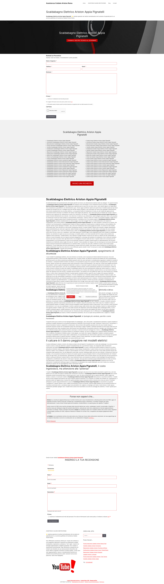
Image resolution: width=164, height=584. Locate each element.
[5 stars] (53, 470)
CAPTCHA (49, 106)
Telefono (49, 66)
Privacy (48, 96)
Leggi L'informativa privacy (73, 580)
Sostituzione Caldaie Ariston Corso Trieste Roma (95, 550)
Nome (49, 474)
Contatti (115, 3)
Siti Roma (102, 582)
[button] (97, 286)
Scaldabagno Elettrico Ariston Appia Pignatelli (70, 457)
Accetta (71, 296)
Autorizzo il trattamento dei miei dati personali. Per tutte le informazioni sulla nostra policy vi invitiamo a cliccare (79, 516)
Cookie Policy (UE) (85, 580)
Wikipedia (52, 421)
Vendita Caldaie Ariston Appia (91, 559)
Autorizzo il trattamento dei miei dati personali (58, 98)
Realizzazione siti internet (78, 582)
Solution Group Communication (92, 582)
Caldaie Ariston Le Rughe (89, 554)
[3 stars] (51, 470)
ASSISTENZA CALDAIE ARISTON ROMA (97, 3)
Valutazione (50, 468)
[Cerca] (104, 535)
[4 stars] (52, 470)
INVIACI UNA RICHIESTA (82, 183)
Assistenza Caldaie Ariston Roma (59, 3)
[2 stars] (49, 470)
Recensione (50, 492)
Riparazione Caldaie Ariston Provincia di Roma (95, 548)
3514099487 (89, 562)
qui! (71, 101)
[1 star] (48, 470)
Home (84, 3)
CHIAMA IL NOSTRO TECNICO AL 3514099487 (82, 40)
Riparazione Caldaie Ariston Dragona (92, 552)
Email (84, 66)
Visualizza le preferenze (91, 296)
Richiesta (49, 72)
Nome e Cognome (51, 61)
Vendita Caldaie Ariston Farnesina (92, 545)
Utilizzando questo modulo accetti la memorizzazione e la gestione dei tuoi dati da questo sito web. (70, 104)
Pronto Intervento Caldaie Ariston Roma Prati (94, 543)
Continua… (91, 417)
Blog (109, 3)
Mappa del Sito (93, 580)
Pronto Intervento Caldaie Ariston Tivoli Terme (95, 556)
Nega (80, 296)
